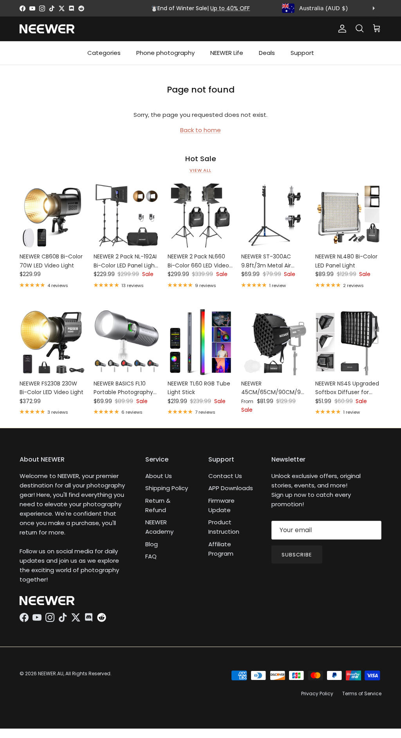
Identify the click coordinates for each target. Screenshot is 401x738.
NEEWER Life (226, 53)
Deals (267, 53)
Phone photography (165, 53)
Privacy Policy (317, 693)
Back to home (200, 130)
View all (200, 170)
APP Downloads (230, 488)
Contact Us (225, 476)
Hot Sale (200, 159)
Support (302, 53)
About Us (158, 476)
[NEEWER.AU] (47, 28)
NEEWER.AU (50, 673)
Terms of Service (361, 693)
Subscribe (297, 554)
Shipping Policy (166, 488)
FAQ (151, 556)
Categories (104, 53)
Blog (151, 544)
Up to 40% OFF (230, 8)
